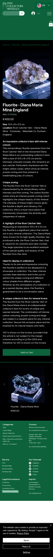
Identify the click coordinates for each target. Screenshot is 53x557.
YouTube (35, 469)
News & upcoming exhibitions (12, 436)
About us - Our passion (10, 444)
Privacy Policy (6, 485)
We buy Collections (9, 433)
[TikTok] (30, 474)
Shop (4, 427)
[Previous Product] (4, 384)
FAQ (3, 463)
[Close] (49, 527)
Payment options (7, 469)
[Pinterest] (30, 471)
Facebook (36, 466)
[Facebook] (30, 466)
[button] (51, 23)
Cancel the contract (10, 491)
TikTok (35, 474)
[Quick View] (26, 384)
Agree (26, 540)
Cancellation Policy (8, 488)
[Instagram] (30, 463)
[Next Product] (48, 384)
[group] (26, 392)
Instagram (36, 463)
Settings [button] (26, 552)
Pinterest (35, 471)
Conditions (5, 482)
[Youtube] (30, 469)
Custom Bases (7, 430)
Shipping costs (6, 471)
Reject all (26, 546)
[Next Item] (46, 75)
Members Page (6, 466)
